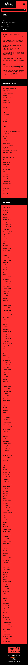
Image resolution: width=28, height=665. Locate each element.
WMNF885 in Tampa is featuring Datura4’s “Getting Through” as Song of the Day (14, 70)
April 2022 (5, 327)
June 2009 (6, 639)
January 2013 (6, 584)
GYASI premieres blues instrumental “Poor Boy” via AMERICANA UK (14, 37)
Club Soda (4, 25)
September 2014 (7, 541)
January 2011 (6, 617)
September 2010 (7, 627)
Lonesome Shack (7, 155)
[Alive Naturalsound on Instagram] (12, 648)
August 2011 (6, 608)
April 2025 (5, 243)
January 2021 (6, 360)
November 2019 (7, 393)
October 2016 (6, 481)
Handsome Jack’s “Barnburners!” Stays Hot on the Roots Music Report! (13, 67)
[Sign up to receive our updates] (9, 648)
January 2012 (6, 605)
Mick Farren (6, 159)
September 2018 (7, 427)
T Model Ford (6, 181)
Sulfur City (5, 174)
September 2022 (7, 315)
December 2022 (7, 310)
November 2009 (7, 634)
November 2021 (7, 338)
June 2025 (6, 238)
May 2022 (5, 324)
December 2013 (7, 562)
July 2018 (5, 431)
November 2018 (7, 422)
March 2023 (6, 303)
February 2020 (7, 386)
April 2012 (5, 600)
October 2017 (6, 453)
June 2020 (6, 377)
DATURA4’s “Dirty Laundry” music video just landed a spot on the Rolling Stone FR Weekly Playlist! (13, 53)
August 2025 (6, 234)
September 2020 (7, 369)
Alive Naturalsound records (10, 88)
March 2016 (6, 498)
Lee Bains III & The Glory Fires (11, 150)
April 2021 (5, 353)
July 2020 (5, 374)
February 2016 (7, 500)
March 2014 (6, 555)
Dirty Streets (6, 114)
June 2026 (6, 212)
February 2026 (7, 219)
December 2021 (7, 336)
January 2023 (6, 307)
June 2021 (6, 350)
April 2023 (5, 300)
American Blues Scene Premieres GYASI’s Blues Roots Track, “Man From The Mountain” (14, 45)
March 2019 (6, 412)
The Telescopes (7, 190)
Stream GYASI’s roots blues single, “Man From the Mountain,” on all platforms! (13, 41)
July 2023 (5, 293)
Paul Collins (6, 164)
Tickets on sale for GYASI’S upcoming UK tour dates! (14, 63)
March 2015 (6, 527)
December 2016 (7, 477)
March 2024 (6, 274)
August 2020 (6, 372)
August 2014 (6, 543)
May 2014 (5, 550)
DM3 (4, 117)
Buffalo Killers (6, 109)
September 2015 (7, 512)
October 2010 (6, 624)
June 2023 (6, 296)
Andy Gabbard (6, 90)
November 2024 (7, 255)
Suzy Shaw (5, 176)
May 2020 (5, 379)
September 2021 (7, 343)
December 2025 (7, 224)
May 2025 (5, 241)
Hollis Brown (6, 133)
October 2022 (6, 312)
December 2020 (7, 362)
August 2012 (6, 591)
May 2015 (5, 522)
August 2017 (6, 458)
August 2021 (6, 346)
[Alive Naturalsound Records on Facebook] (15, 648)
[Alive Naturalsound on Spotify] (18, 651)
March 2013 (6, 579)
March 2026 (6, 217)
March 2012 (6, 603)
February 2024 (7, 276)
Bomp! (4, 105)
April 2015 (5, 524)
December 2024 (7, 253)
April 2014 (5, 553)
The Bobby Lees (7, 183)
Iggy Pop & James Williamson (10, 136)
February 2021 (7, 357)
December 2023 (7, 281)
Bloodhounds (6, 102)
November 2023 (7, 284)
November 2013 (7, 565)
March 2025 (6, 246)
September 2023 (7, 288)
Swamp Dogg (6, 179)
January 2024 (6, 279)
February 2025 (7, 248)
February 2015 (7, 529)
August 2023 (6, 291)
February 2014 (7, 558)
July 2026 (5, 210)
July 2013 (5, 572)
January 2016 (6, 503)
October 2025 (6, 229)
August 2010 (6, 629)
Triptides (5, 195)
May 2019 (5, 407)
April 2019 (5, 410)
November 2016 (7, 479)
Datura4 (5, 112)
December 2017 (7, 448)
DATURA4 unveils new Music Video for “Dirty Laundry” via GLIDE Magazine (13, 57)
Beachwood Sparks (8, 93)
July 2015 (5, 517)
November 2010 (7, 622)
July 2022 (5, 319)
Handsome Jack (7, 129)
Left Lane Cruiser (7, 152)
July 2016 (5, 488)
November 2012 (7, 586)
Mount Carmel (6, 162)
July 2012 (5, 593)
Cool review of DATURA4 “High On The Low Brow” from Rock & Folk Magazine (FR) (13, 75)
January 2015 (6, 531)
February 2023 (7, 305)
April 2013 (5, 577)
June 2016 (6, 491)
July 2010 (5, 631)
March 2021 (6, 355)
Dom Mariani (6, 119)
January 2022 (6, 334)
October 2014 (6, 539)
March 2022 (6, 329)
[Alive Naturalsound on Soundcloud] (15, 651)
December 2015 (7, 505)
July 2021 (5, 348)
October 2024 (6, 257)
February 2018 (7, 443)
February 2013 (7, 581)
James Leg (5, 140)
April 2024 (5, 272)
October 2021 (6, 341)
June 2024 (6, 267)
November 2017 (7, 450)
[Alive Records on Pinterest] (9, 651)
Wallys (5, 15)
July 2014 (5, 546)
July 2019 (5, 403)
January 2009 (6, 641)
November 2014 (7, 536)
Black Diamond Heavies (9, 98)
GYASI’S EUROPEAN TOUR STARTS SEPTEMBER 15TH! (12, 49)
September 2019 (7, 398)
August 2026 (6, 207)
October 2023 (6, 286)
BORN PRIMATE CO (16, 661)
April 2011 (5, 615)
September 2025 (7, 231)
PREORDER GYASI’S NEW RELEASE (12, 34)
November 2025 (7, 226)
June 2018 (6, 434)
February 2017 (7, 472)
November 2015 (7, 508)
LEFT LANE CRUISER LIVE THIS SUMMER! (13, 60)
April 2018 (5, 438)
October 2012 (6, 589)
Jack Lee (5, 138)
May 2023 (5, 298)
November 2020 (7, 365)
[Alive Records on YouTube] (12, 651)
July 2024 (5, 265)
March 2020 (6, 384)
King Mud (5, 148)
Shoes (4, 171)
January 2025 (6, 250)
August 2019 (6, 400)
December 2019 (7, 391)
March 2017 (6, 469)
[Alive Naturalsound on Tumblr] (18, 648)
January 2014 (6, 560)
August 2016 (6, 486)
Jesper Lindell (6, 143)
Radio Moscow (6, 169)
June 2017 (6, 462)
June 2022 (6, 322)
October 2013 (6, 567)
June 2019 (6, 405)
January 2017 (6, 474)
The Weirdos (6, 193)
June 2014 (6, 548)
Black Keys (6, 100)
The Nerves (6, 188)
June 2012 (6, 596)
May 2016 (5, 493)
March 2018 (6, 441)
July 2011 (5, 610)
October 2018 (6, 424)
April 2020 (5, 381)
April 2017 (5, 467)
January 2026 (6, 222)
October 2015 (6, 510)
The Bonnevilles (7, 186)
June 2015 (6, 519)
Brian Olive (5, 107)
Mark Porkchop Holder (8, 157)
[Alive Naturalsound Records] (8, 5)
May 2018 (5, 436)
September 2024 (7, 260)
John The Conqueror (8, 145)
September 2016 (7, 484)
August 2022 (6, 317)
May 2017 (5, 465)
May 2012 (5, 598)
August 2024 (6, 262)
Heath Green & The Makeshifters (11, 131)
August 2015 (6, 515)
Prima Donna (6, 167)
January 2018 (6, 446)
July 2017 (5, 460)
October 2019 (6, 396)
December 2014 (7, 534)
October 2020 (6, 367)
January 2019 (6, 417)
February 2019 (7, 415)
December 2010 (7, 619)
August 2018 (6, 429)
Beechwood (6, 95)
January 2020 (6, 388)
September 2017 (7, 455)
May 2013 (5, 574)
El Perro (5, 121)
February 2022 (7, 331)
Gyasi (4, 126)
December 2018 (7, 419)
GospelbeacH (6, 124)
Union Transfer (5, 26)
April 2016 (5, 496)
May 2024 (5, 269)
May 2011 (5, 612)
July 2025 (5, 236)
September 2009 (7, 636)
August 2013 (6, 569)
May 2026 (5, 215)
